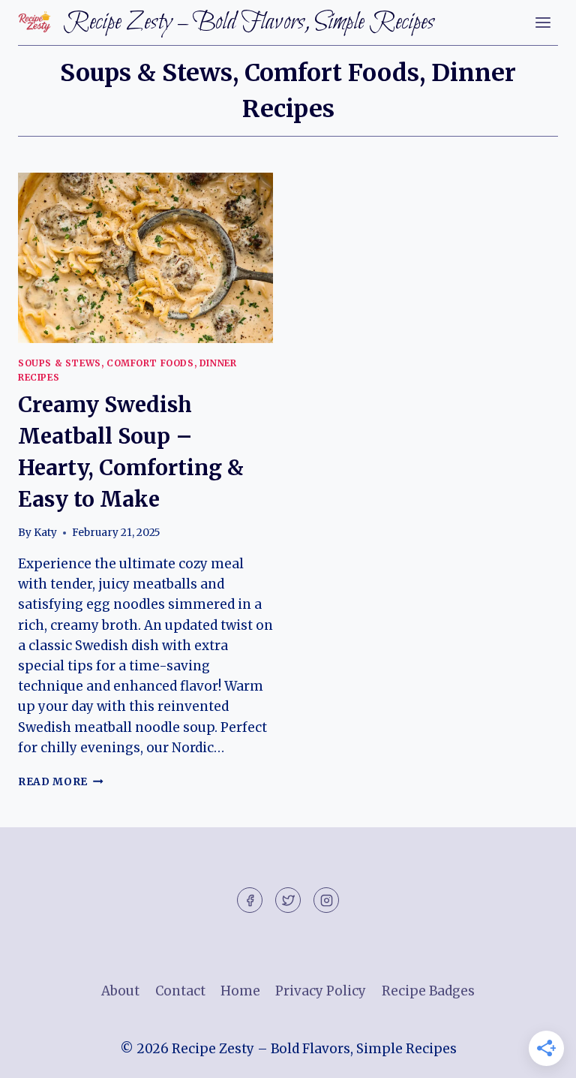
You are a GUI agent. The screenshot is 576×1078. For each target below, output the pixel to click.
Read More (61, 781)
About (120, 991)
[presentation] (145, 258)
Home (240, 991)
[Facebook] (249, 900)
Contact (180, 991)
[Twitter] (288, 900)
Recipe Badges (428, 991)
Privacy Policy (320, 991)
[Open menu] (542, 22)
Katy (45, 532)
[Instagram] (326, 900)
